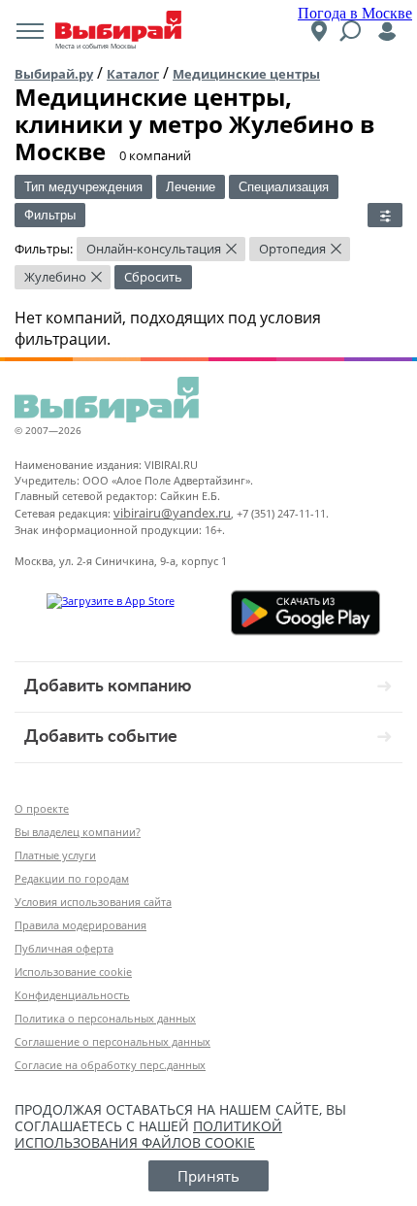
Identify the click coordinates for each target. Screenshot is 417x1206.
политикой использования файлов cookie (148, 1134)
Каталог (133, 74)
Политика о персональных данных (105, 1018)
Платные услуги (55, 855)
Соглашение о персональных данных (112, 1041)
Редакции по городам (72, 878)
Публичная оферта (64, 948)
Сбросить (153, 276)
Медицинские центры (246, 74)
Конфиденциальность (72, 995)
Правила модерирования (80, 925)
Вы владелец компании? (78, 831)
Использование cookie (73, 971)
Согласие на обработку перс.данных (110, 1064)
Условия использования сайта (93, 901)
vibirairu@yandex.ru (172, 512)
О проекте (42, 808)
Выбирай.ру (54, 74)
